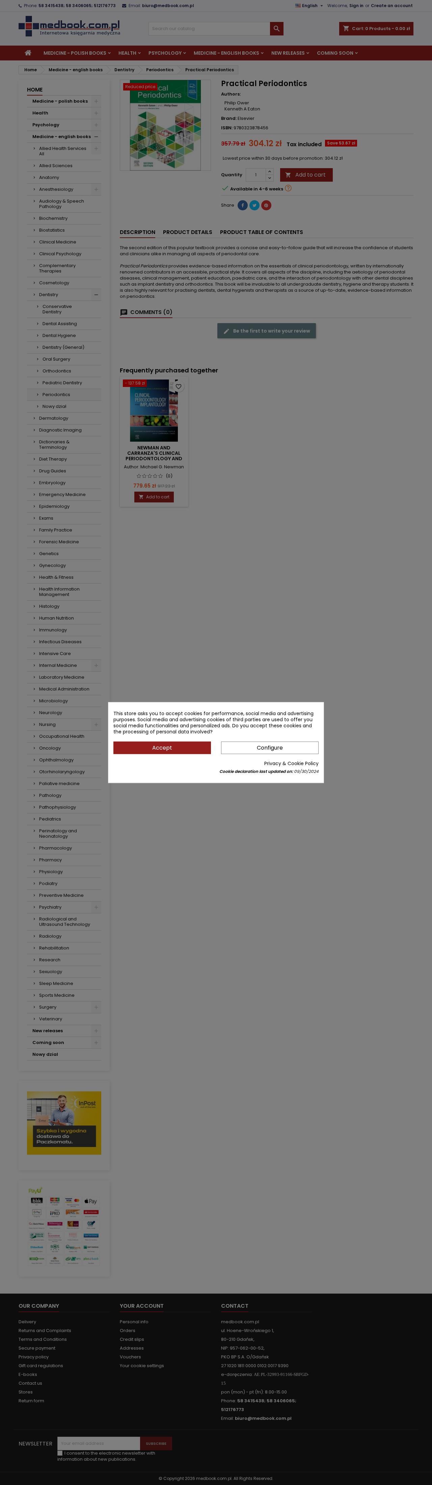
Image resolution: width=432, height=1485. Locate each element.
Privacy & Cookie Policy (291, 763)
